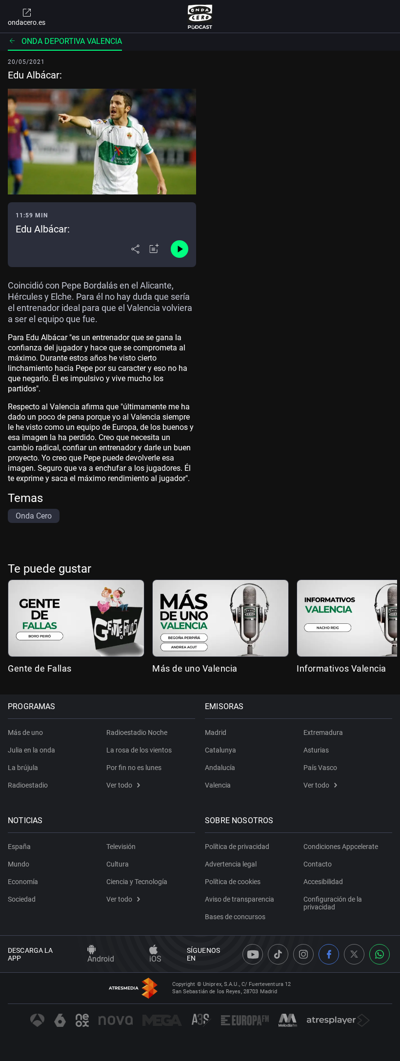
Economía (23, 882)
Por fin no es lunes (133, 768)
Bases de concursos (235, 917)
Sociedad (22, 899)
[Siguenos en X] (354, 954)
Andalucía (220, 768)
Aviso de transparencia (239, 899)
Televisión (121, 846)
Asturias (316, 750)
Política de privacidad (237, 846)
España (19, 846)
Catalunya (220, 750)
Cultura (117, 864)
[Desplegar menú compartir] (135, 249)
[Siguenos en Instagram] (303, 954)
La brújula (23, 768)
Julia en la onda (31, 750)
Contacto (317, 864)
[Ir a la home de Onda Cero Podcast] (200, 16)
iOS (155, 959)
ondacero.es (26, 22)
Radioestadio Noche (136, 732)
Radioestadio (28, 785)
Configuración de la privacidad (332, 903)
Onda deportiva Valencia (71, 41)
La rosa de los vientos (139, 750)
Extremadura (323, 732)
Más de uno (25, 732)
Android (100, 959)
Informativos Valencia (341, 668)
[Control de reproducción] (179, 249)
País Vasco (320, 768)
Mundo (18, 864)
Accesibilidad (323, 882)
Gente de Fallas (40, 668)
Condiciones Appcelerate (340, 846)
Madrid (215, 732)
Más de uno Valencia (195, 668)
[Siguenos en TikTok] (278, 954)
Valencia (218, 785)
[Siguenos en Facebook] (329, 954)
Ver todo (119, 785)
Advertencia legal (231, 864)
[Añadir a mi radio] (154, 249)
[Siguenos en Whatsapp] (379, 954)
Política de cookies (232, 882)
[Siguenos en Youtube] (252, 954)
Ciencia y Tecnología (136, 882)
